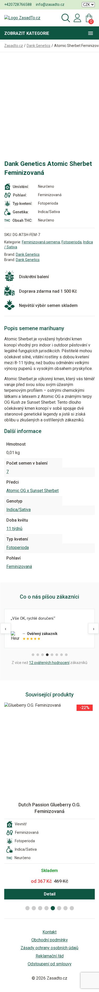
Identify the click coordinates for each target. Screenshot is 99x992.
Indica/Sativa (18, 509)
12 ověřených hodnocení (49, 663)
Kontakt (49, 932)
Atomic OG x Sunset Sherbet (32, 490)
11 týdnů (14, 528)
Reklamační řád (50, 956)
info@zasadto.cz (50, 4)
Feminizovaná (19, 566)
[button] (27, 908)
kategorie (26, 33)
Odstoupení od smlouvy (50, 963)
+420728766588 (18, 4)
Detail (49, 894)
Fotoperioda (72, 242)
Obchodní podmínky (49, 939)
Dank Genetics (28, 254)
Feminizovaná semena (41, 242)
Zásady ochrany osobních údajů (49, 947)
